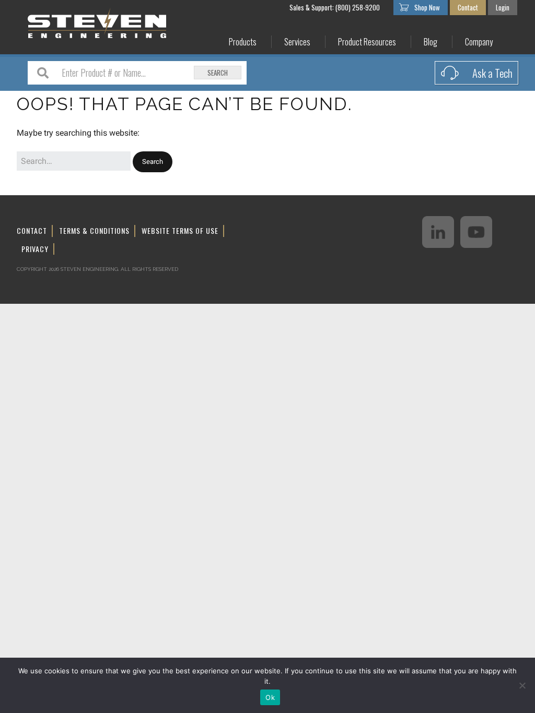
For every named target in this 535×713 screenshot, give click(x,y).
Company (479, 42)
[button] (152, 162)
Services (297, 42)
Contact (468, 7)
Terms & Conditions (94, 230)
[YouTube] (476, 232)
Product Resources (367, 42)
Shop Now (427, 7)
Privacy (35, 248)
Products (243, 42)
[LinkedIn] (438, 232)
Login (502, 7)
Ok (270, 697)
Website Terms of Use (180, 230)
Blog (430, 42)
